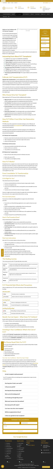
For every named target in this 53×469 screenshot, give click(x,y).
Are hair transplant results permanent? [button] (14, 374)
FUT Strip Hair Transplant (20, 24)
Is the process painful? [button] (10, 386)
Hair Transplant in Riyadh (10, 24)
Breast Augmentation (7, 456)
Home (3, 24)
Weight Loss (20, 457)
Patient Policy (36, 465)
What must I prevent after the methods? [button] (14, 401)
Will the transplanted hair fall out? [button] (13, 412)
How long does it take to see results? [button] (13, 383)
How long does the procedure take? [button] (13, 390)
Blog (29, 464)
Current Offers (5, 2)
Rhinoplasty (8, 443)
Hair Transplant (20, 449)
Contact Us (15, 2)
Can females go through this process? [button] (14, 397)
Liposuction (8, 444)
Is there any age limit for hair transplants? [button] (14, 415)
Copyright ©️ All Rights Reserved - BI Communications (26, 467)
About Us (9, 2)
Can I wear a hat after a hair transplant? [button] (14, 408)
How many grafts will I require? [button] (12, 404)
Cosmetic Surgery (21, 447)
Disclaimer (32, 465)
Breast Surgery (20, 443)
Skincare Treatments (19, 455)
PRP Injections (8, 451)
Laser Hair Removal (9, 448)
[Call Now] (2, 466)
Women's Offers (2, 346)
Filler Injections (8, 446)
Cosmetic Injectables (19, 445)
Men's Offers (2, 252)
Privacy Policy (27, 465)
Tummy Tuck (8, 453)
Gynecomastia (8, 458)
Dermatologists (20, 459)
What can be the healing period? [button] (12, 394)
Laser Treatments (21, 451)
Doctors (12, 2)
